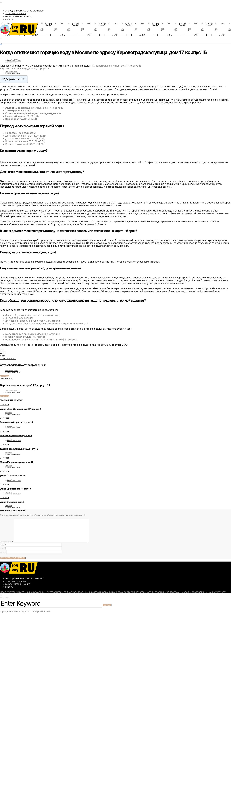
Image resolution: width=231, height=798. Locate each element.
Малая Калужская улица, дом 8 (16, 435)
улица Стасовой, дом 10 (12, 475)
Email (2, 549)
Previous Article (8, 359)
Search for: (4, 598)
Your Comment (5, 542)
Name (2, 545)
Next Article (6, 379)
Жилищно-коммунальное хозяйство (24, 11)
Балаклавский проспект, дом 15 (16, 422)
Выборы (9, 19)
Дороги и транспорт (15, 14)
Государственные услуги (18, 16)
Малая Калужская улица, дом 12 (16, 462)
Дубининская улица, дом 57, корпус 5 (19, 448)
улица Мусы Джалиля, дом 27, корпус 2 (20, 409)
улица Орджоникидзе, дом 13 (15, 488)
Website (3, 552)
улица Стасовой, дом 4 (12, 502)
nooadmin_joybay (14, 60)
